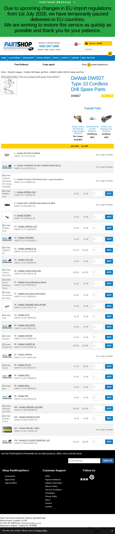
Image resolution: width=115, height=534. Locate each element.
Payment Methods (53, 479)
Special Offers (43, 58)
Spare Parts (28, 58)
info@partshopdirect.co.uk (31, 523)
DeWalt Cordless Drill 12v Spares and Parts (67, 72)
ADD (109, 193)
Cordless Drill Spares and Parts (36, 72)
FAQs (47, 476)
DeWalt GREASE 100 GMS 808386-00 (92, 129)
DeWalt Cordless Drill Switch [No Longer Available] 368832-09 (78, 130)
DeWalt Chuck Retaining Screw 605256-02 (106, 129)
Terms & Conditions (53, 489)
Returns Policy (51, 486)
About (56, 58)
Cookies (48, 506)
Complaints (50, 493)
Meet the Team (88, 58)
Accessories (14, 58)
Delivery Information (53, 483)
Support (75, 58)
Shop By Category (15, 72)
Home (3, 58)
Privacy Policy (51, 496)
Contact (65, 58)
